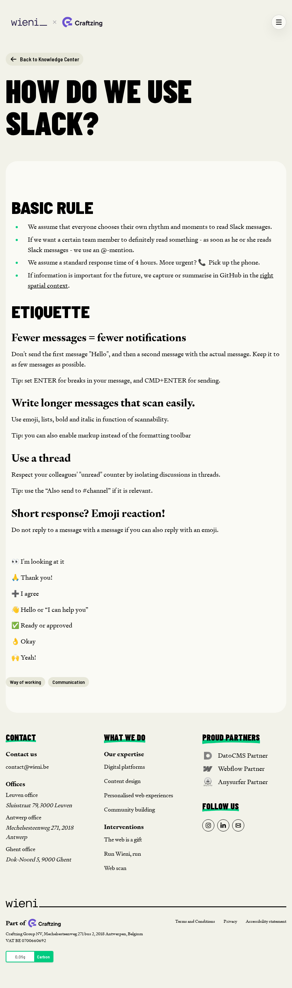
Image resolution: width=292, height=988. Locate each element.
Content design (122, 781)
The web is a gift (123, 839)
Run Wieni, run (122, 854)
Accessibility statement (266, 921)
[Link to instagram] (208, 825)
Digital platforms (124, 767)
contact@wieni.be (27, 767)
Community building (129, 809)
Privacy (230, 921)
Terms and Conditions (195, 921)
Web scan (115, 868)
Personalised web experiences (138, 795)
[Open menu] (278, 22)
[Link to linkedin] (223, 825)
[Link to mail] (238, 825)
